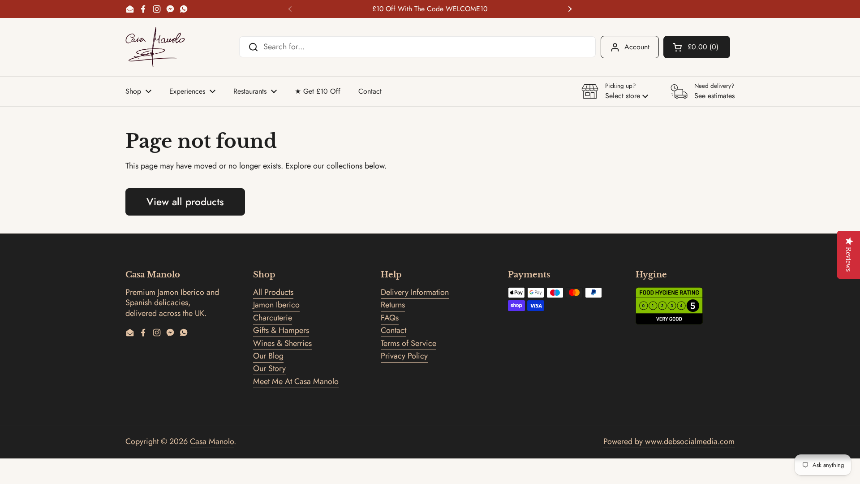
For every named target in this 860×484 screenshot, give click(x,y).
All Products (273, 292)
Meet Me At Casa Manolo (296, 381)
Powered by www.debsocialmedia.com (669, 441)
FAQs (390, 318)
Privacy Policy (404, 356)
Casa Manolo (212, 441)
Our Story (269, 368)
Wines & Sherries (282, 343)
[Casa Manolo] (155, 47)
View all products (185, 201)
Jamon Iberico (276, 305)
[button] (696, 47)
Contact (393, 330)
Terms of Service (408, 343)
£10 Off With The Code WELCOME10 (429, 9)
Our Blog (268, 356)
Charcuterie (272, 318)
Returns (393, 305)
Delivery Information (415, 292)
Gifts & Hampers (281, 330)
